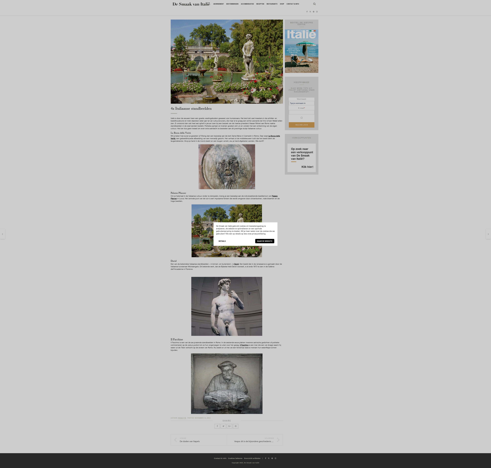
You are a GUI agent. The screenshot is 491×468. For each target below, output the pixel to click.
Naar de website (264, 241)
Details (222, 241)
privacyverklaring (259, 234)
